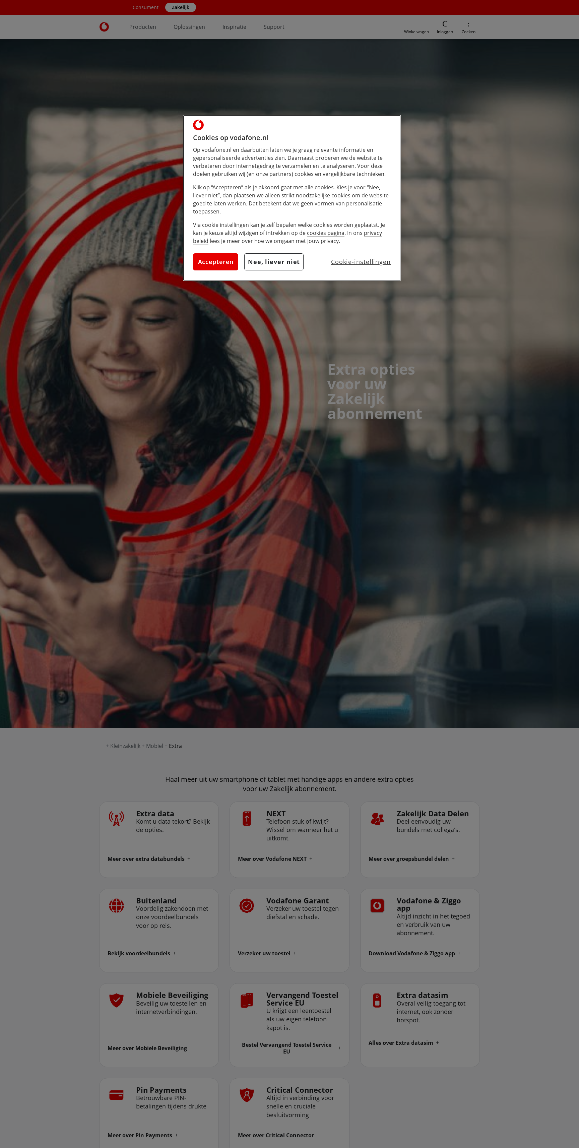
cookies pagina (325, 233)
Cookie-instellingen (361, 262)
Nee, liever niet (274, 262)
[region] (292, 198)
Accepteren (216, 262)
